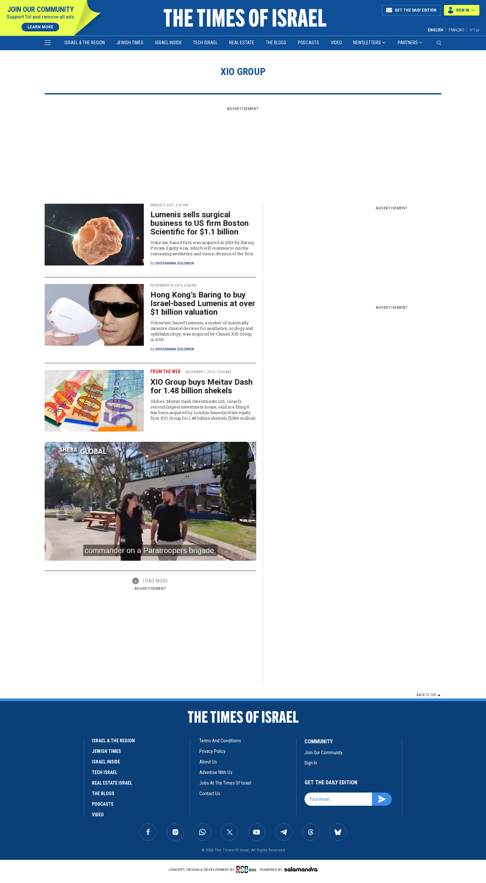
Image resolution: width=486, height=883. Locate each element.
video (98, 814)
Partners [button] (408, 42)
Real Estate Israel (112, 783)
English (435, 30)
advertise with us (215, 772)
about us (208, 761)
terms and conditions (220, 740)
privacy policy (212, 751)
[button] (461, 10)
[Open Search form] (439, 43)
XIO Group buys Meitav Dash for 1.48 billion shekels (201, 386)
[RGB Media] (247, 869)
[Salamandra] (300, 869)
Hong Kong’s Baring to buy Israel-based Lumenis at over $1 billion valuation (202, 303)
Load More (155, 580)
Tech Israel (205, 42)
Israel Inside (168, 42)
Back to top (426, 695)
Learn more (40, 27)
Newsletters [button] (367, 42)
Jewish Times (129, 42)
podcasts (102, 804)
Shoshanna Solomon (174, 263)
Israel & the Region (84, 42)
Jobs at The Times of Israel (225, 783)
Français (456, 30)
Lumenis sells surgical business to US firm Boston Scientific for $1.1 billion (199, 223)
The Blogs (276, 42)
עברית (474, 30)
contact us (209, 793)
